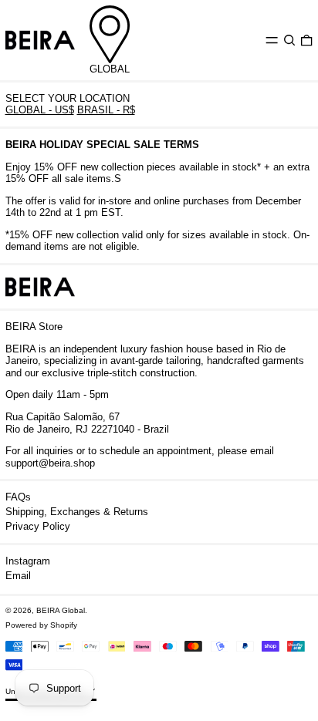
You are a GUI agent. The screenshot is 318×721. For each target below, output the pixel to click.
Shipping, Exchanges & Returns (76, 511)
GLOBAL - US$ (39, 110)
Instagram (27, 561)
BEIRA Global (60, 610)
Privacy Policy (37, 526)
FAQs (18, 497)
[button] (289, 40)
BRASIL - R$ (106, 110)
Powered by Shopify (41, 625)
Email (18, 575)
